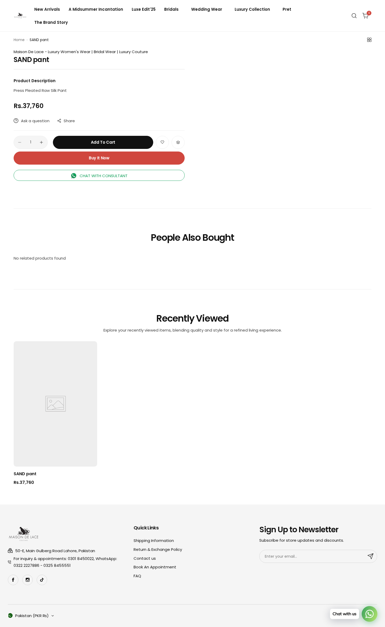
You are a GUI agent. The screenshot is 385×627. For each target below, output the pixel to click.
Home (19, 39)
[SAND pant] (55, 404)
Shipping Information (154, 540)
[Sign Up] (370, 556)
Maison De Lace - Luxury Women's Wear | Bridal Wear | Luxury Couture (81, 51)
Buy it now (99, 158)
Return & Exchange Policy (158, 549)
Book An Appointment (155, 567)
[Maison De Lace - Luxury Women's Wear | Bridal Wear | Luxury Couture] (20, 15)
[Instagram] (27, 580)
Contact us (145, 558)
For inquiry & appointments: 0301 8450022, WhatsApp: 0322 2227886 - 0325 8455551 (65, 562)
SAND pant (25, 474)
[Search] (354, 15)
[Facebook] (13, 580)
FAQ (137, 576)
